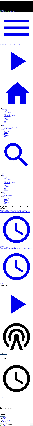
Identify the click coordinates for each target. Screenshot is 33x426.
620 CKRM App (4, 134)
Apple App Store (6, 135)
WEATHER (3, 358)
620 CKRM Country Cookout (8, 128)
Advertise (5, 137)
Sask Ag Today (6, 123)
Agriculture (5, 122)
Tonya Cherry (6, 133)
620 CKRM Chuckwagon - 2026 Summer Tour (11, 127)
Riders (5, 117)
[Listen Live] (16, 303)
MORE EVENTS (2, 416)
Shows (3, 129)
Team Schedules (6, 119)
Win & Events (4, 125)
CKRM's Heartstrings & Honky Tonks (9, 115)
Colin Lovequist (6, 131)
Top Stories (5, 120)
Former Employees (7, 114)
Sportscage (5, 118)
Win (4, 126)
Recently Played (4, 109)
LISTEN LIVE (2, 10)
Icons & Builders (6, 110)
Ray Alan (5, 132)
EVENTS (3, 414)
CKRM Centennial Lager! (7, 116)
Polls (4, 124)
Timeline (5, 111)
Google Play (6, 136)
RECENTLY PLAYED (3, 354)
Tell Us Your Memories (7, 112)
